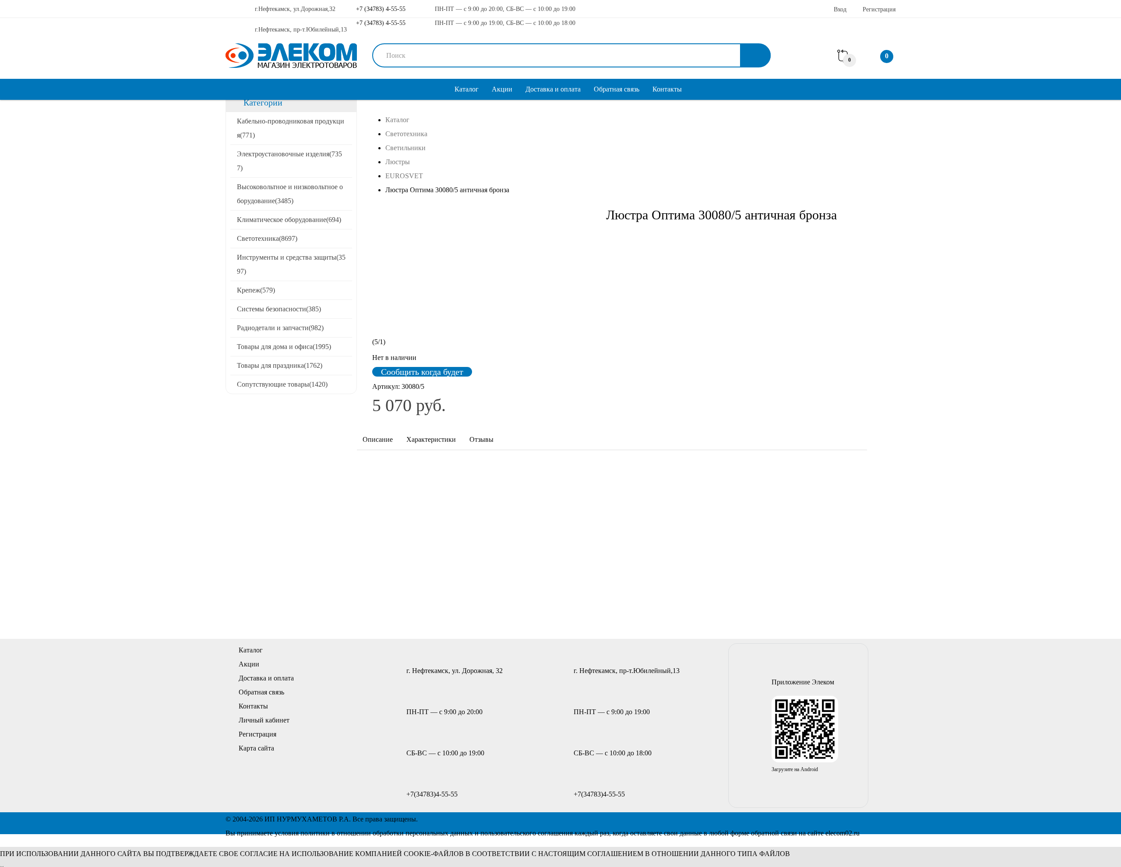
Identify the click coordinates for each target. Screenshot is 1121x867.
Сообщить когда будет (422, 372)
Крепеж (256, 290)
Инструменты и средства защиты (291, 264)
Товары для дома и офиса (284, 346)
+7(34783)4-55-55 (432, 794)
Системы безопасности (279, 309)
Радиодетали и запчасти (280, 327)
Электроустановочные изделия (289, 161)
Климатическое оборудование (289, 219)
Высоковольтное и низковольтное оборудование (290, 193)
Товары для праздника (279, 365)
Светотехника (267, 238)
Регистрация (879, 9)
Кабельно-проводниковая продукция (290, 128)
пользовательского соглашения (526, 833)
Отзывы (481, 439)
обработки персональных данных (423, 833)
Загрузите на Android (795, 769)
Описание (378, 439)
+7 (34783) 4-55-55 (379, 9)
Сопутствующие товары (282, 384)
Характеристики (431, 439)
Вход (840, 9)
